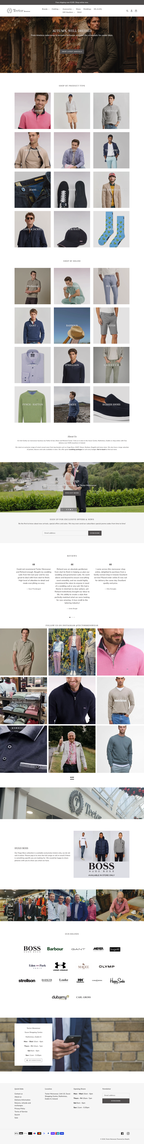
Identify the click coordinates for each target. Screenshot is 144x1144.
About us (18, 1097)
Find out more (72, 493)
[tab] (70, 617)
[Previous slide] (62, 509)
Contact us (19, 1094)
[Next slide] (76, 509)
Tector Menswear (111, 1139)
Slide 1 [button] (70, 617)
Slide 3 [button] (74, 617)
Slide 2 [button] (72, 617)
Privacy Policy (20, 1108)
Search (17, 1115)
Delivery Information (22, 1100)
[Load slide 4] (72, 509)
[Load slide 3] (70, 509)
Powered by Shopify (123, 1139)
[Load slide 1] (66, 509)
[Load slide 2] (68, 509)
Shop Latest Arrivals (72, 51)
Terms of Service (21, 1111)
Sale (16, 1118)
